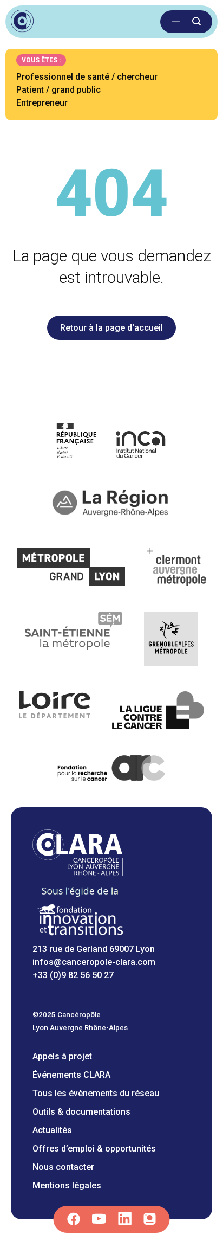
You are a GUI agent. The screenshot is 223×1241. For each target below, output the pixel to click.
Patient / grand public (58, 90)
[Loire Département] (55, 712)
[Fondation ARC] (111, 770)
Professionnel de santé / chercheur (87, 77)
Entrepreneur (42, 103)
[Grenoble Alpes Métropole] (171, 641)
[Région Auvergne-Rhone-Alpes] (111, 505)
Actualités (52, 1130)
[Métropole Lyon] (71, 569)
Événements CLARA (71, 1075)
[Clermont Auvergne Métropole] (177, 569)
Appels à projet (62, 1056)
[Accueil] (77, 872)
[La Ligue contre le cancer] (158, 712)
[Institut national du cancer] (111, 442)
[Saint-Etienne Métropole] (73, 641)
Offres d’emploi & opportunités (94, 1148)
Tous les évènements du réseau (95, 1093)
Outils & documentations (81, 1112)
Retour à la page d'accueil (111, 328)
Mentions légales (66, 1185)
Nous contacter (63, 1167)
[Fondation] (80, 936)
